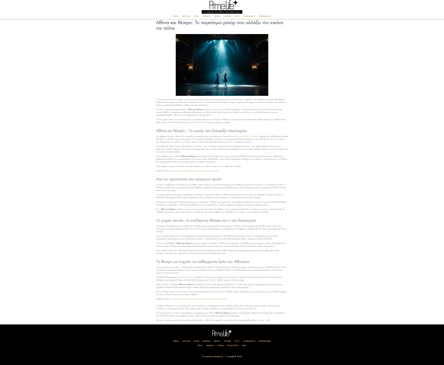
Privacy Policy (232, 345)
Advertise (210, 345)
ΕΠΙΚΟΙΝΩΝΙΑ (265, 16)
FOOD (196, 16)
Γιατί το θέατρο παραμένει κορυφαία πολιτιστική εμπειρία (194, 171)
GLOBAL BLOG (249, 16)
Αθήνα (160, 99)
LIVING (176, 16)
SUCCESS (186, 16)
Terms (244, 345)
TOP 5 (237, 16)
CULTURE (227, 16)
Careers (220, 345)
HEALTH (217, 16)
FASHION (206, 16)
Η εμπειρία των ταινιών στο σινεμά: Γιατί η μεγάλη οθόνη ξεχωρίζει (198, 299)
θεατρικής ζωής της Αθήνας (247, 136)
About (200, 345)
